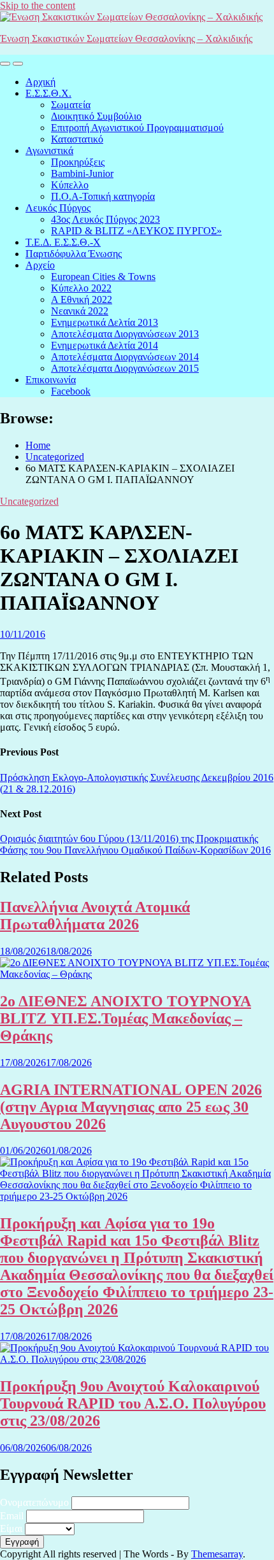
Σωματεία (70, 104)
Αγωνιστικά (49, 150)
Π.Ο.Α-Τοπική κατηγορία (103, 196)
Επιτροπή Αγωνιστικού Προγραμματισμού (137, 127)
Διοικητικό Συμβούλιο (96, 116)
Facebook (70, 391)
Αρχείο (40, 265)
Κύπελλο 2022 (81, 288)
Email (12, 1515)
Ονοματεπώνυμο (34, 1502)
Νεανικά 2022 (79, 311)
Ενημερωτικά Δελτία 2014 (104, 345)
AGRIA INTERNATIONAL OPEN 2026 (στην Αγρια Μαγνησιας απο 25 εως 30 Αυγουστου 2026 (131, 1106)
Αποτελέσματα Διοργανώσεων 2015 (125, 368)
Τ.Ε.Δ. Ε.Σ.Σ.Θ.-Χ (63, 242)
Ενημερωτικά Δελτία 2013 (104, 322)
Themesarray (217, 1554)
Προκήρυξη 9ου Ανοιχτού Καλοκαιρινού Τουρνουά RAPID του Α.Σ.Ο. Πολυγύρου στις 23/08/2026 (133, 1403)
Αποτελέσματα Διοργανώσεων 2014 (125, 356)
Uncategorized (29, 501)
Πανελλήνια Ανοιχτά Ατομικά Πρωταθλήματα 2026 (95, 915)
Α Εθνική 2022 (81, 299)
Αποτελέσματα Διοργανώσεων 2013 (125, 333)
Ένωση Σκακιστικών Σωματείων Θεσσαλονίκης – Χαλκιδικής (126, 38)
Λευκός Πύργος (57, 207)
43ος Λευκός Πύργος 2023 (105, 219)
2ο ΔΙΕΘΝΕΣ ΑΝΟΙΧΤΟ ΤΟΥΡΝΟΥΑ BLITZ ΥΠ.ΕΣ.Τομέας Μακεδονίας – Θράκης (125, 1018)
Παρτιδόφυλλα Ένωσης (73, 253)
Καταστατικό (77, 139)
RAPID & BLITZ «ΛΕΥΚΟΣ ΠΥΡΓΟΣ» (136, 230)
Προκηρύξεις (78, 162)
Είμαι (11, 1528)
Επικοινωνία (50, 379)
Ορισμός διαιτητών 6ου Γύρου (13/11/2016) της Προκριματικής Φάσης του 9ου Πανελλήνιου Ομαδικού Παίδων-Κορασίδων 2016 (135, 844)
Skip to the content (37, 5)
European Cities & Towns (103, 276)
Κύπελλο (70, 184)
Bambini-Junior (82, 173)
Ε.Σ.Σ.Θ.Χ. (48, 93)
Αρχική (40, 81)
